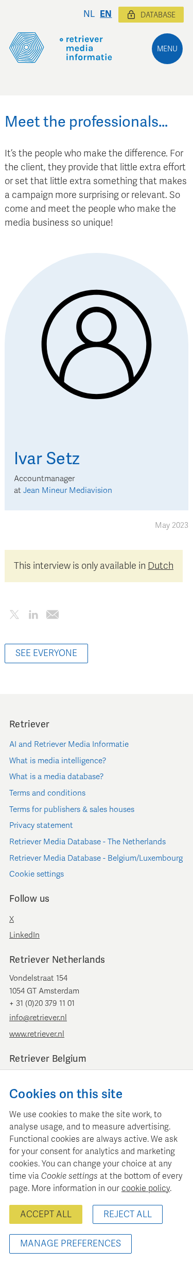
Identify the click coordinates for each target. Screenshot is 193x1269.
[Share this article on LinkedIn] (33, 616)
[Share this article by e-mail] (52, 616)
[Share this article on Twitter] (14, 616)
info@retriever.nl (38, 1017)
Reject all (127, 1214)
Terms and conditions (47, 793)
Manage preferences (70, 1243)
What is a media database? (56, 776)
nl (89, 14)
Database (158, 15)
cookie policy (145, 1188)
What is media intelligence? (58, 760)
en (106, 14)
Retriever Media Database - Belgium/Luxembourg (96, 858)
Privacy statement (41, 825)
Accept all (46, 1214)
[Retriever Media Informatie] (60, 47)
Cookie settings (36, 874)
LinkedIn (24, 935)
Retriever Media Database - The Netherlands (87, 841)
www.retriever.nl (36, 1034)
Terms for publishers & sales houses (71, 809)
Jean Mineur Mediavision (67, 490)
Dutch (160, 565)
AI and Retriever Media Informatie (69, 744)
